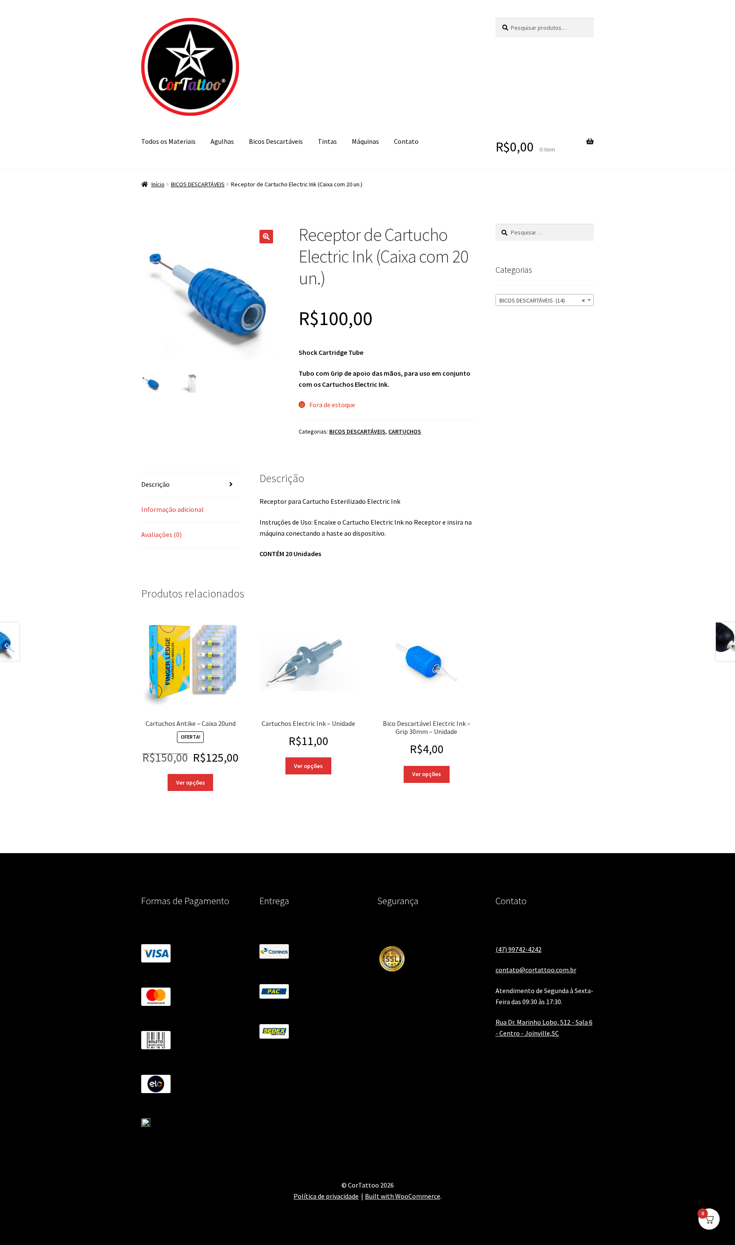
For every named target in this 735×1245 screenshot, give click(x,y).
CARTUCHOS (404, 431)
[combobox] (545, 300)
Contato (406, 141)
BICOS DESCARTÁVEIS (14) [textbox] (542, 300)
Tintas (327, 141)
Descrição (155, 484)
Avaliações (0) (161, 534)
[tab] (190, 484)
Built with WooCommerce (402, 1196)
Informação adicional (172, 509)
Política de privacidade (326, 1196)
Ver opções (190, 782)
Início (158, 184)
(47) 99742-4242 (518, 949)
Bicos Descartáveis (276, 141)
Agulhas (222, 141)
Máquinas (365, 141)
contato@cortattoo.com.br (536, 969)
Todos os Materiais (168, 141)
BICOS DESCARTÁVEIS (198, 184)
